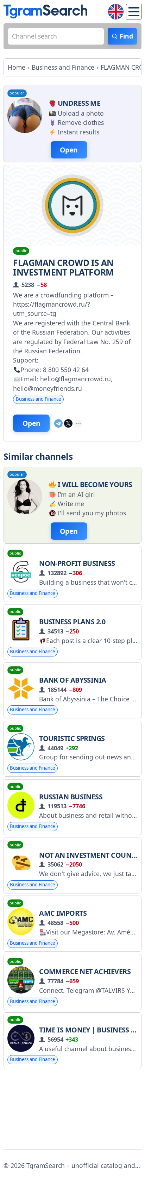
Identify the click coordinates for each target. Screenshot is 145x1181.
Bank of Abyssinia (72, 680)
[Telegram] (58, 423)
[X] (68, 423)
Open (31, 423)
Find (126, 36)
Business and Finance (38, 399)
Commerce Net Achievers (85, 971)
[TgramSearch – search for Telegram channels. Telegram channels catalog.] (45, 11)
